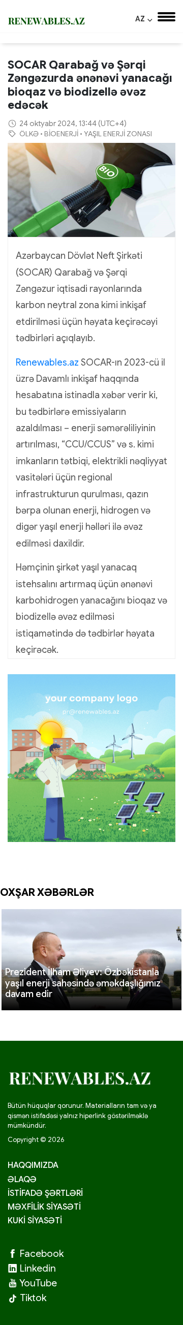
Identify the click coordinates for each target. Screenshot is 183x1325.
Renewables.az (47, 362)
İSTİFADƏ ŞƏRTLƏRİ (45, 1193)
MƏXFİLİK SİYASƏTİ (44, 1207)
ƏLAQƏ (22, 1180)
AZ (143, 19)
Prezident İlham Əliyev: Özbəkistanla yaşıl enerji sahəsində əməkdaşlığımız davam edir (83, 983)
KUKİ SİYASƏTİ (35, 1221)
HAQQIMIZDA (33, 1165)
